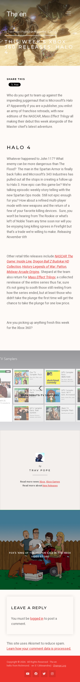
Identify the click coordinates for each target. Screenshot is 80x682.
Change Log (59, 665)
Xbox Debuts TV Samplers (40, 395)
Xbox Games (53, 481)
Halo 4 (19, 147)
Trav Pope (40, 470)
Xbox (42, 481)
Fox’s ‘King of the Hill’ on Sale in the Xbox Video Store (40, 554)
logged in (36, 618)
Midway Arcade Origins (23, 272)
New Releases (50, 485)
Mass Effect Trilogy (41, 277)
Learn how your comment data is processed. (39, 648)
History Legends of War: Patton (44, 266)
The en (16, 13)
